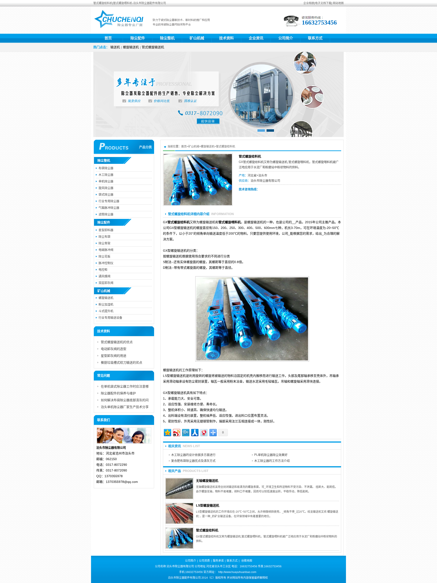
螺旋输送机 (131, 47)
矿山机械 (197, 38)
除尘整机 (167, 38)
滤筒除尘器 (106, 214)
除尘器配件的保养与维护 (118, 393)
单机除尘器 (106, 181)
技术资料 (226, 38)
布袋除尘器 (106, 168)
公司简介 (285, 38)
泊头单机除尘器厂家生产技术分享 (125, 407)
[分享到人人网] (194, 432)
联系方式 (315, 38)
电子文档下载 (323, 3)
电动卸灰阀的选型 (113, 349)
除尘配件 (137, 38)
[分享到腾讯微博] (185, 432)
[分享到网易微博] (203, 432)
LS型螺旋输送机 (207, 505)
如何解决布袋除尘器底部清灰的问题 (125, 400)
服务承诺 (218, 560)
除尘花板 (104, 256)
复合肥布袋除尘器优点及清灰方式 (193, 460)
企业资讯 (256, 38)
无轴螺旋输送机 (207, 480)
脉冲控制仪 (106, 263)
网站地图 (338, 3)
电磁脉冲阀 (106, 249)
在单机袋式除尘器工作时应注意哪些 (125, 387)
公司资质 (204, 560)
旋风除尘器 (106, 188)
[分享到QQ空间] (167, 432)
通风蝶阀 (104, 276)
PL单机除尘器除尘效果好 (270, 454)
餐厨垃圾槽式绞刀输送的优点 (121, 362)
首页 (108, 38)
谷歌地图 (246, 560)
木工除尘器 (106, 174)
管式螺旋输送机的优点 (117, 342)
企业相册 (308, 3)
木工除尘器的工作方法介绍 (272, 460)
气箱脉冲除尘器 (109, 207)
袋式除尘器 (106, 194)
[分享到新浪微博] (176, 432)
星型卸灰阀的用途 (113, 355)
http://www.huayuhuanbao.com (237, 572)
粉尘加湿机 (106, 304)
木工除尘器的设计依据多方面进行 (193, 454)
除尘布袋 (104, 236)
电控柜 (103, 269)
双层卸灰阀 (106, 282)
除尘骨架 (104, 243)
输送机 (115, 47)
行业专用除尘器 (109, 201)
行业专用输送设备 (110, 317)
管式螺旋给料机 (225, 146)
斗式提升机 (106, 311)
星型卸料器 (106, 230)
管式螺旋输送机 (153, 47)
